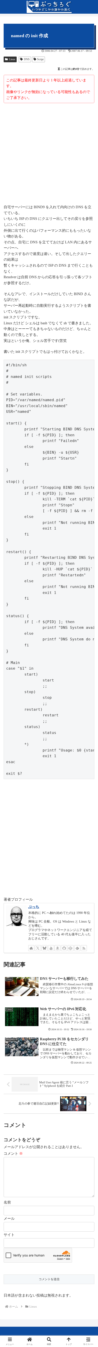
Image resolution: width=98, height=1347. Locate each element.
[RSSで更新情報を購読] (84, 948)
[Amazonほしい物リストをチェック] (57, 948)
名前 (7, 1202)
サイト (9, 1235)
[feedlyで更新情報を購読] (77, 948)
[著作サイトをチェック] (31, 948)
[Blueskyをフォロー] (44, 948)
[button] (88, 855)
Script (40, 59)
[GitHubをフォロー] (64, 948)
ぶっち (33, 907)
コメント (13, 1153)
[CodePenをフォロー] (71, 948)
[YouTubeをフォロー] (51, 948)
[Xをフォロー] (38, 948)
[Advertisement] (49, 154)
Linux (12, 59)
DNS (27, 59)
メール (9, 1218)
